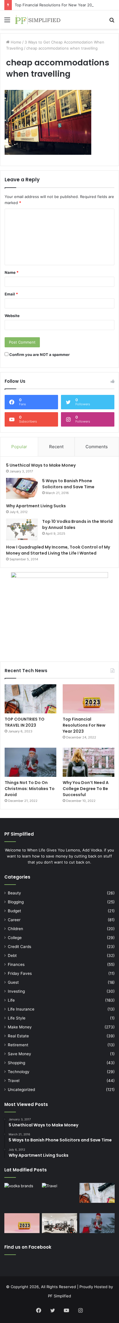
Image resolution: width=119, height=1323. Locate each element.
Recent (56, 446)
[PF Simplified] (37, 19)
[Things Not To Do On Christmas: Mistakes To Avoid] (30, 762)
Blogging (16, 902)
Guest (13, 982)
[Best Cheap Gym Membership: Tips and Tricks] (59, 1223)
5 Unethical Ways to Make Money (41, 465)
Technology (18, 1071)
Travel (13, 1080)
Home (15, 42)
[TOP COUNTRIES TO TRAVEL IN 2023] (30, 698)
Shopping (16, 1062)
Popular (19, 446)
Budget (14, 911)
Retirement (18, 1045)
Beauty (14, 893)
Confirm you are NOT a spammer (39, 354)
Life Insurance (21, 1009)
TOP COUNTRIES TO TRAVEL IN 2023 (24, 722)
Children (15, 928)
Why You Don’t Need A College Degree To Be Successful (86, 789)
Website (12, 315)
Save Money (19, 1053)
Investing (16, 991)
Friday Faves (20, 973)
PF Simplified (59, 1296)
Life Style (16, 1018)
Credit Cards (19, 946)
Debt (12, 955)
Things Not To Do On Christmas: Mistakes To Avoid (30, 789)
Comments (96, 446)
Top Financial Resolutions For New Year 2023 (55, 5)
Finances (16, 964)
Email (11, 294)
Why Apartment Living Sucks (36, 506)
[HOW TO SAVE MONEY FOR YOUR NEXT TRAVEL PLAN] (59, 1197)
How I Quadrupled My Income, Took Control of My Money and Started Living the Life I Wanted (58, 550)
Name (11, 272)
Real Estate (18, 1036)
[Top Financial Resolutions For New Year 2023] (88, 698)
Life (11, 1000)
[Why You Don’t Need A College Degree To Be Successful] (88, 762)
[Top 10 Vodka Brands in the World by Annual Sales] (22, 529)
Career (14, 919)
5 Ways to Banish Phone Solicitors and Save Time (68, 484)
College (15, 937)
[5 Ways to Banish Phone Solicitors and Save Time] (22, 488)
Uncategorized (21, 1089)
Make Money (20, 1027)
